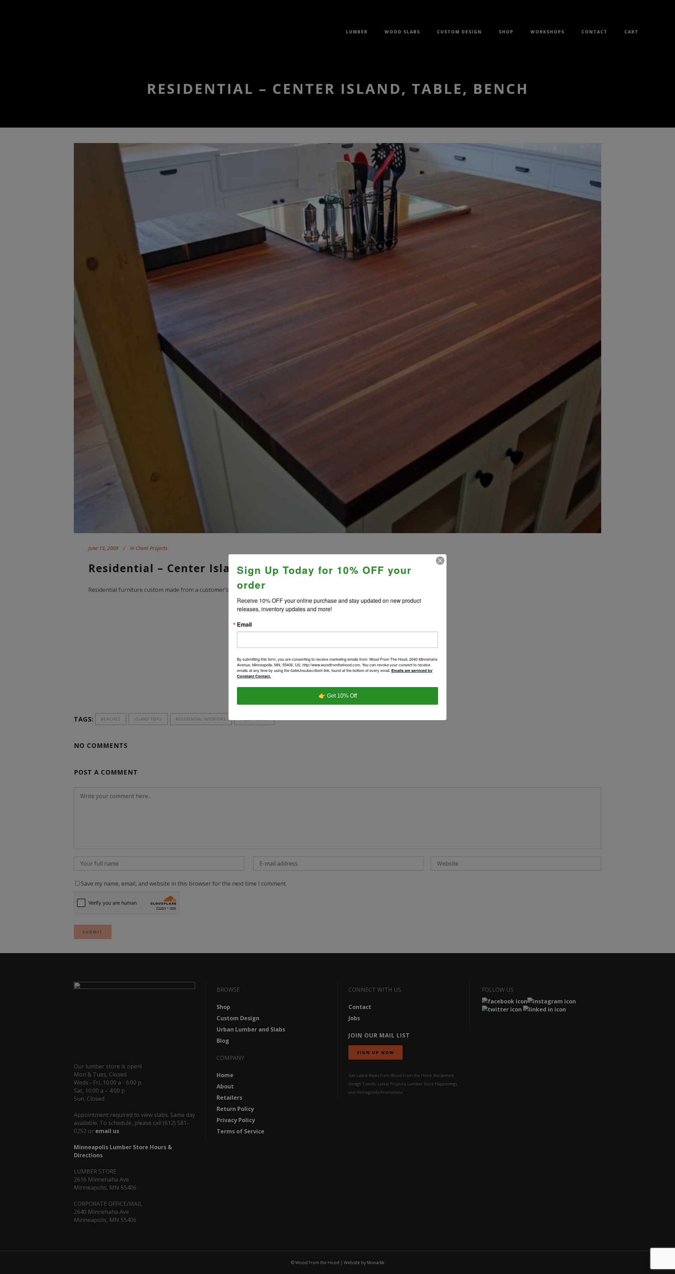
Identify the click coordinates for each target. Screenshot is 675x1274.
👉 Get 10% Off (338, 696)
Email (244, 624)
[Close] (440, 560)
